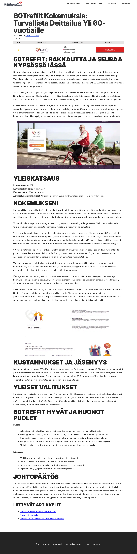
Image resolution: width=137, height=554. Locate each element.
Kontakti (126, 4)
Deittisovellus (73, 4)
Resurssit (112, 4)
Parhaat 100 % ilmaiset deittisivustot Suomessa (42, 518)
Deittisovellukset (94, 4)
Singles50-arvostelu (29, 514)
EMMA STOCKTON (32, 36)
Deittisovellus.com (49, 544)
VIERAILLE (110, 49)
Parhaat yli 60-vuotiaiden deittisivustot (38, 511)
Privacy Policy (96, 544)
